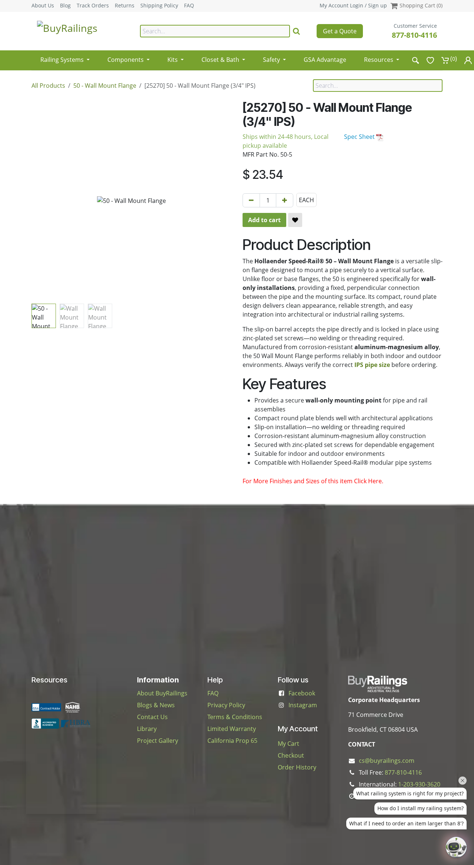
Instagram (302, 705)
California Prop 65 (232, 741)
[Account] (468, 60)
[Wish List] (430, 60)
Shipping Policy (159, 5)
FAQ (189, 5)
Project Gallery (157, 741)
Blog (65, 5)
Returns (124, 5)
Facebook (301, 693)
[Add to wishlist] (295, 220)
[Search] (296, 31)
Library (147, 729)
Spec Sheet (360, 137)
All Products (48, 85)
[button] (41, 200)
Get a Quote (340, 31)
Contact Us (152, 717)
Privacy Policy (226, 705)
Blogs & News (156, 705)
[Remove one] (251, 200)
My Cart (288, 743)
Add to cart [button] (264, 220)
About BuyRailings (162, 693)
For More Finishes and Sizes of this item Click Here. (313, 481)
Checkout (291, 755)
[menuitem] (65, 57)
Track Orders (93, 5)
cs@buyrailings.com (386, 761)
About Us (42, 5)
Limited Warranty (231, 729)
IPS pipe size (372, 365)
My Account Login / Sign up (353, 5)
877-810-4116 (414, 35)
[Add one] (284, 200)
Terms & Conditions (234, 717)
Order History (297, 767)
